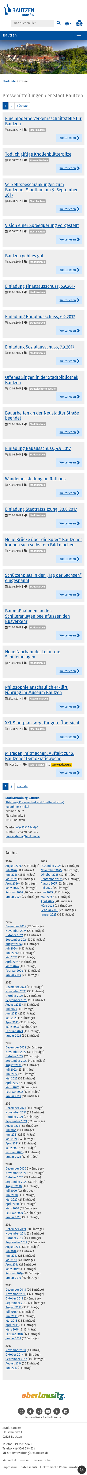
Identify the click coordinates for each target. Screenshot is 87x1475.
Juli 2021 (10, 1130)
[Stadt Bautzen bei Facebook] (30, 1413)
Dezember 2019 (15, 1229)
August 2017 (13, 1363)
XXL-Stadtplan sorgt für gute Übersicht (42, 722)
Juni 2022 (11, 1074)
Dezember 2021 (15, 1108)
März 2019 (12, 1269)
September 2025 (52, 879)
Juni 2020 (11, 1195)
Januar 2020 (13, 1217)
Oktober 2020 (14, 1177)
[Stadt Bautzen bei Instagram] (39, 1413)
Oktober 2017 (14, 1354)
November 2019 (15, 1233)
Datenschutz (28, 1467)
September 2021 (16, 1121)
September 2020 (16, 1182)
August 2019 (13, 1247)
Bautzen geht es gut (24, 255)
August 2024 (13, 944)
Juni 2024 (11, 953)
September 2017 (16, 1359)
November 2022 (15, 1052)
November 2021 (15, 1112)
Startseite (9, 81)
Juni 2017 (11, 1368)
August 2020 (13, 1186)
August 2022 (13, 1065)
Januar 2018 (13, 1338)
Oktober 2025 (49, 875)
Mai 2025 (47, 897)
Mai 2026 (11, 879)
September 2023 (16, 1000)
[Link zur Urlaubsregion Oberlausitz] (43, 1396)
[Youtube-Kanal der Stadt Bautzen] (48, 1413)
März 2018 (12, 1329)
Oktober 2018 (14, 1298)
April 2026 (12, 883)
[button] (68, 24)
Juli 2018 (11, 1312)
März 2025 (47, 906)
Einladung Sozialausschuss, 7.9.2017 (39, 347)
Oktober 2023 (14, 996)
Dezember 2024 (15, 926)
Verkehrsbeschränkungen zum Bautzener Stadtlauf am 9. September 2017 (41, 190)
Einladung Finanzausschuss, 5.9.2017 (40, 286)
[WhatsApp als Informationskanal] (21, 1413)
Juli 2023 (11, 1009)
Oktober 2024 (14, 935)
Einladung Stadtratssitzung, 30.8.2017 (41, 509)
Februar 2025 (49, 910)
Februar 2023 (14, 1031)
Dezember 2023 (15, 987)
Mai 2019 (11, 1260)
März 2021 (12, 1148)
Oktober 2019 (14, 1238)
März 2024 (12, 966)
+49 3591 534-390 (27, 827)
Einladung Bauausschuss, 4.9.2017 (38, 448)
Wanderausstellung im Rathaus (35, 478)
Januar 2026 (13, 897)
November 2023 (15, 991)
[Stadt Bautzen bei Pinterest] (56, 1413)
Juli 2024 (11, 948)
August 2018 (13, 1307)
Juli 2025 (46, 888)
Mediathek (10, 1460)
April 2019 (11, 1264)
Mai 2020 (11, 1199)
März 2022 (12, 1087)
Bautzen (10, 35)
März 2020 (12, 1208)
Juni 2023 (11, 1013)
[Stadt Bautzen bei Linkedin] (65, 1413)
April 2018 (12, 1325)
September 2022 (16, 1061)
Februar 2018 (14, 1334)
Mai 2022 (11, 1078)
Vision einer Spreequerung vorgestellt (42, 225)
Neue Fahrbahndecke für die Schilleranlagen (32, 654)
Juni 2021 (11, 1134)
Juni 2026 (11, 875)
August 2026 (13, 866)
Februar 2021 (14, 1152)
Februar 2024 (14, 971)
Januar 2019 (13, 1278)
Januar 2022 (13, 1096)
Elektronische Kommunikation (60, 1467)
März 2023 (12, 1027)
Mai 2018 (11, 1320)
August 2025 (49, 883)
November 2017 (15, 1350)
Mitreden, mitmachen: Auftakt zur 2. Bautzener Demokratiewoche (39, 756)
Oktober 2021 (14, 1117)
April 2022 (12, 1083)
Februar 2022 (14, 1092)
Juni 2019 (11, 1256)
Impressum (10, 1467)
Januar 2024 (13, 975)
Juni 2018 (11, 1316)
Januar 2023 (13, 1035)
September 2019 (16, 1242)
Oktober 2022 (14, 1056)
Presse (24, 1460)
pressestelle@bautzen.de (22, 836)
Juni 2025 (47, 892)
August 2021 (13, 1126)
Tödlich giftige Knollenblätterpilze (38, 154)
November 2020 (16, 1173)
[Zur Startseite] (19, 9)
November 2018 (15, 1294)
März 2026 (12, 888)
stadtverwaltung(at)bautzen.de (28, 1453)
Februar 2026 (14, 892)
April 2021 (11, 1143)
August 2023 (13, 1004)
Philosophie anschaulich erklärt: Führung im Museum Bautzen (36, 690)
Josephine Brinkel (17, 807)
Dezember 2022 (15, 1047)
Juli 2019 (10, 1251)
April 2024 (12, 962)
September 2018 (16, 1303)
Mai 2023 (11, 1018)
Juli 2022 (11, 1069)
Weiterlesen (68, 138)
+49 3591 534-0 (23, 1444)
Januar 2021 (13, 1157)
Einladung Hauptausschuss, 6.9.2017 (40, 316)
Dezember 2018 (15, 1289)
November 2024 (15, 931)
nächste (22, 106)
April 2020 (12, 1204)
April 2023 (12, 1022)
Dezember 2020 (15, 1168)
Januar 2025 (48, 914)
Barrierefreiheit (42, 1460)
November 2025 (51, 870)
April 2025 (47, 901)
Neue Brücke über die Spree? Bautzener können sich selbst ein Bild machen (43, 542)
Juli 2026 (11, 870)
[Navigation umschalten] (79, 35)
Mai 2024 (11, 957)
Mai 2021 (11, 1139)
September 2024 (16, 939)
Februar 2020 (14, 1213)
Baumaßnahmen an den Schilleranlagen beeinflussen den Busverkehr (37, 616)
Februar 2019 (14, 1273)
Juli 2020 (11, 1191)
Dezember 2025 (51, 866)
